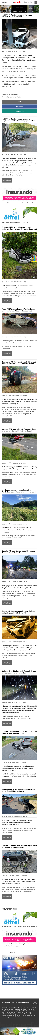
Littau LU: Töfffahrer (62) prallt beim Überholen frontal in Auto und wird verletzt (19, 732)
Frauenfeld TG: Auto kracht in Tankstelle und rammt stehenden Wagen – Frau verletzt (18, 310)
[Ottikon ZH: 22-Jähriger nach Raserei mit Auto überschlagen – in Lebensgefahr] (19, 687)
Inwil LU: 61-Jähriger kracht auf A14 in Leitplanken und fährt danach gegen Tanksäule (19, 120)
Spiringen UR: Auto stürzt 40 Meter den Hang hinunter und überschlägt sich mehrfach (19, 430)
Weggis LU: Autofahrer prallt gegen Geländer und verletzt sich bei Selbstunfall (19, 612)
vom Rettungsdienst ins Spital (19, 776)
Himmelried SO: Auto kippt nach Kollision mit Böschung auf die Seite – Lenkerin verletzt (19, 363)
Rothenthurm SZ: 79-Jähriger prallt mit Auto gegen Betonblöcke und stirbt (18, 790)
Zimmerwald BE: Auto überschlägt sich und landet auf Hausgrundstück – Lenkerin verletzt (19, 228)
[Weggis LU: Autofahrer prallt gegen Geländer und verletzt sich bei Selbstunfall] (19, 627)
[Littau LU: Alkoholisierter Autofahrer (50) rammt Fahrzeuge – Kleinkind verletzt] (19, 861)
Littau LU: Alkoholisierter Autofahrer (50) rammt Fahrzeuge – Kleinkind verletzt (19, 846)
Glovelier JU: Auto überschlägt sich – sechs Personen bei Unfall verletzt (18, 552)
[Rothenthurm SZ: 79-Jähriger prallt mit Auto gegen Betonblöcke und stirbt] (19, 804)
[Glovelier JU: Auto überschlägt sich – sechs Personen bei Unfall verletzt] (19, 567)
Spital (30, 656)
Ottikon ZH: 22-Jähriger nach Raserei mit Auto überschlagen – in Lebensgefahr (19, 672)
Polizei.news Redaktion (19, 51)
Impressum (6, 1002)
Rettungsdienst (18, 656)
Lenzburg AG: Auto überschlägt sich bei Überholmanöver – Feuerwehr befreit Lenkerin (19, 491)
